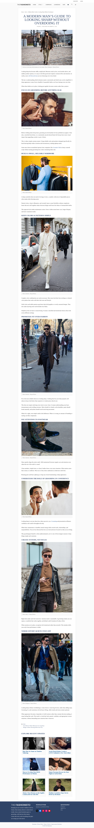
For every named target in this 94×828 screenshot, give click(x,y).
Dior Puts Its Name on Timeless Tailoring (32, 752)
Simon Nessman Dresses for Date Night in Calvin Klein (59, 772)
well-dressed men (33, 76)
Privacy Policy (40, 824)
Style (40, 4)
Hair (64, 4)
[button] (72, 5)
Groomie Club (57, 147)
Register (75, 1)
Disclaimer (34, 824)
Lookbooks (57, 4)
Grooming (54, 521)
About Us (63, 808)
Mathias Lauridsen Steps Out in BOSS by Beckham (58, 793)
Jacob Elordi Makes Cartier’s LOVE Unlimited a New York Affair (60, 752)
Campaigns (48, 4)
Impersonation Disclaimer (56, 824)
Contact (63, 806)
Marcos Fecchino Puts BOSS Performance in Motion (31, 772)
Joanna (39, 26)
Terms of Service (47, 824)
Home (34, 4)
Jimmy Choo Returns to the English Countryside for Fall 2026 (33, 793)
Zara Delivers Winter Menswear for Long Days (33, 725)
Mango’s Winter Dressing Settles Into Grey (33, 727)
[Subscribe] (68, 5)
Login (81, 1)
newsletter (45, 806)
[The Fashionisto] (24, 5)
